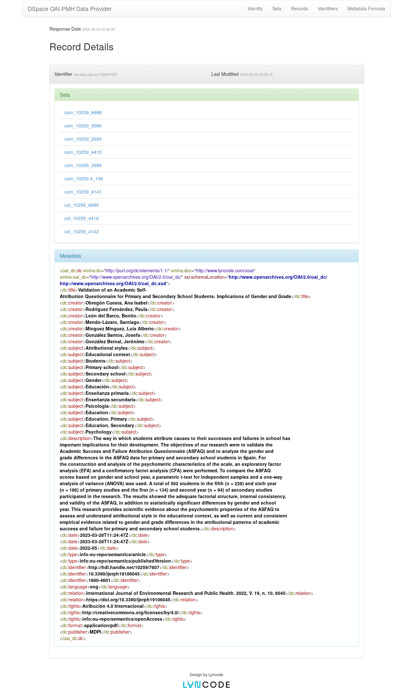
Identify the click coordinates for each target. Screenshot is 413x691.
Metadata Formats (366, 8)
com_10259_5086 (83, 125)
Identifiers (328, 8)
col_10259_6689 (82, 205)
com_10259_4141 (83, 191)
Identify (255, 8)
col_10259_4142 (82, 231)
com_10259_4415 (83, 152)
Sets (276, 8)
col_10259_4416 (82, 218)
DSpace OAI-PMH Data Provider (70, 8)
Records (299, 8)
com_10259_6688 (83, 112)
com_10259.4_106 (84, 178)
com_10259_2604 (83, 138)
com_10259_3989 (83, 165)
